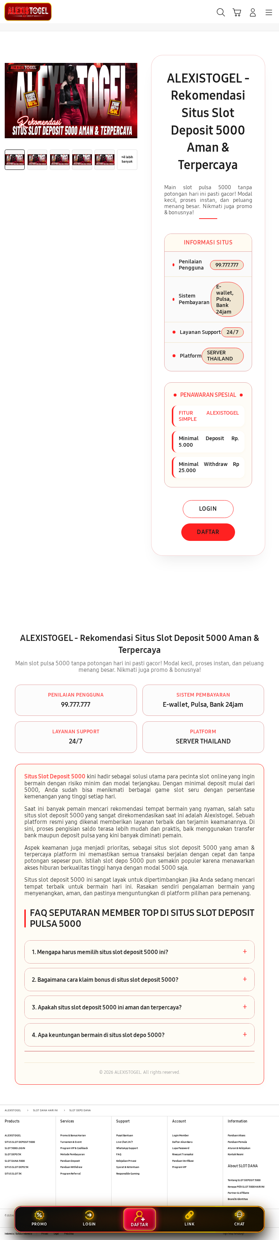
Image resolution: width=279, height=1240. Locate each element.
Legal (56, 1233)
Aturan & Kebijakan (239, 1148)
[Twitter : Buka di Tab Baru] (257, 1234)
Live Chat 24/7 (124, 1142)
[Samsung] (22, 11)
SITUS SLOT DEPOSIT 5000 (20, 1142)
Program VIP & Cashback (74, 1148)
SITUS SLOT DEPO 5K (16, 1167)
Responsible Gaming (128, 1173)
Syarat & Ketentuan (127, 1167)
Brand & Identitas (238, 1199)
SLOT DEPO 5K (13, 1154)
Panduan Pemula (237, 1142)
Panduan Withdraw (71, 1167)
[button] (237, 12)
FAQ (118, 1154)
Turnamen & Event (71, 1142)
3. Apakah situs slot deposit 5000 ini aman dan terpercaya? (139, 1007)
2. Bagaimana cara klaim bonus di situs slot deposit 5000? (139, 979)
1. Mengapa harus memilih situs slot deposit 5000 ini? (139, 952)
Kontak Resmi (235, 1154)
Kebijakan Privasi (126, 1161)
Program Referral (70, 1173)
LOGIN (208, 508)
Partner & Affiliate (238, 1193)
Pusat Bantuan (124, 1135)
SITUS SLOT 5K (13, 1173)
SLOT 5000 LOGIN (15, 1148)
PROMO (39, 1224)
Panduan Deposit (70, 1161)
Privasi (44, 1233)
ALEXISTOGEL (13, 1135)
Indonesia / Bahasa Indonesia (18, 1233)
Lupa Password (180, 1148)
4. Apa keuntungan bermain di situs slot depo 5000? (139, 1035)
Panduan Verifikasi (183, 1161)
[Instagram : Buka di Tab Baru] (264, 1234)
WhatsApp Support (127, 1148)
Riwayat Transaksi (182, 1154)
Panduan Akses (236, 1135)
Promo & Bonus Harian (73, 1135)
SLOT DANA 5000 (15, 1161)
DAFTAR (208, 532)
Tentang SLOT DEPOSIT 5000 (244, 1180)
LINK (189, 1224)
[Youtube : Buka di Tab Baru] (272, 1234)
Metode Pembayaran (72, 1154)
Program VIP (179, 1167)
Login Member (180, 1135)
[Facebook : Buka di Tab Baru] (249, 1234)
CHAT (239, 1224)
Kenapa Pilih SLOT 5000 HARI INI (246, 1186)
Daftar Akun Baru (182, 1142)
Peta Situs (69, 1233)
